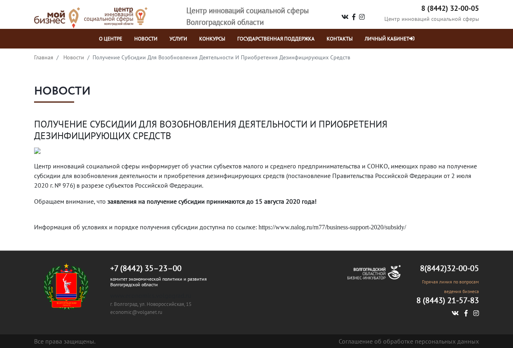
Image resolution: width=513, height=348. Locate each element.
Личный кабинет (387, 38)
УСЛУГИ (178, 38)
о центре (110, 38)
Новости (73, 57)
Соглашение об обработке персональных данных (409, 341)
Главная (43, 57)
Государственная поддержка (276, 38)
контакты (340, 38)
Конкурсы (212, 38)
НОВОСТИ (146, 38)
